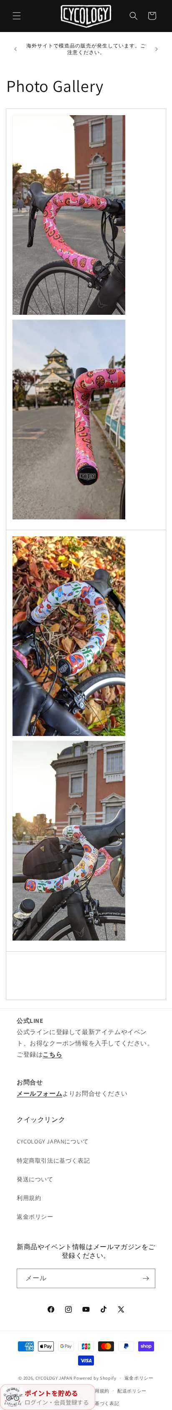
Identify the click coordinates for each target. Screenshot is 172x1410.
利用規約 (29, 1198)
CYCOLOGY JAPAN (54, 1378)
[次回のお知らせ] (156, 49)
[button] (17, 16)
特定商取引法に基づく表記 (53, 1160)
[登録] (146, 1278)
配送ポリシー (132, 1391)
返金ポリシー (35, 1216)
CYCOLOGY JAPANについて (53, 1141)
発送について (35, 1179)
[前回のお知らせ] (15, 49)
